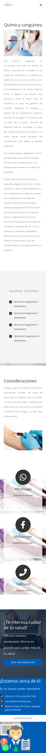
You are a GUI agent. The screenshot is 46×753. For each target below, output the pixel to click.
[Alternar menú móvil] (41, 5)
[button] (25, 304)
